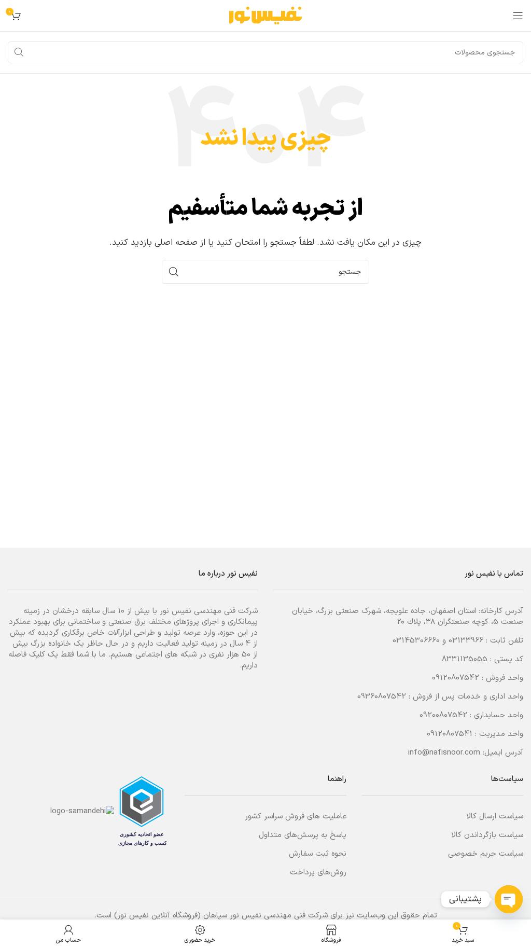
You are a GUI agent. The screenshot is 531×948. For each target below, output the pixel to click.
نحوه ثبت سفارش (317, 853)
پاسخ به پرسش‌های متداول (302, 835)
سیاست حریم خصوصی (485, 853)
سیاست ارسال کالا (494, 816)
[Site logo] (265, 15)
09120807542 (455, 678)
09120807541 (449, 734)
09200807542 (443, 715)
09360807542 (381, 697)
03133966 (466, 641)
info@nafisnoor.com (444, 753)
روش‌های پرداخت (318, 872)
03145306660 (416, 641)
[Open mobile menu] (518, 15)
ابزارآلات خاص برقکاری (96, 633)
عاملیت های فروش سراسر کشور (295, 816)
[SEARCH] (19, 52)
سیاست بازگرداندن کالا (487, 835)
